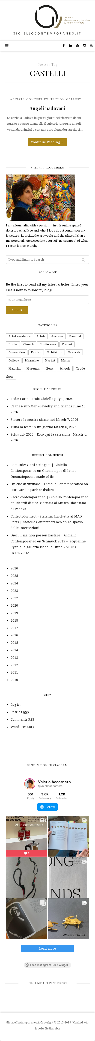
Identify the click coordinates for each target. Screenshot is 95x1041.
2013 (14, 657)
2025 (14, 576)
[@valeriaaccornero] (29, 783)
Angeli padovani (47, 108)
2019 (14, 613)
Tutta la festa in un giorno (32, 427)
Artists (17, 99)
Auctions (57, 336)
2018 (14, 620)
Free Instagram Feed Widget (49, 965)
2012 (14, 665)
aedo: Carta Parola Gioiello (32, 399)
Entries (20, 712)
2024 (14, 583)
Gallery (73, 99)
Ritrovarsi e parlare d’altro (32, 490)
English (36, 352)
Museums (33, 368)
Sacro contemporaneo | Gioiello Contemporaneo (49, 497)
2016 (14, 635)
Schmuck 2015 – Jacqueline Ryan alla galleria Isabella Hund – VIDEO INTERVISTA (48, 547)
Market (50, 360)
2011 (14, 672)
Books (13, 344)
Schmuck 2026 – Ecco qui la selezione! (41, 434)
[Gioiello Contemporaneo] (47, 20)
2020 (14, 605)
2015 (14, 642)
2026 (14, 568)
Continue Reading (47, 142)
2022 (14, 598)
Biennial (75, 336)
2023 (14, 591)
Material (15, 368)
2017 (14, 628)
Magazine (32, 360)
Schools (64, 368)
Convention (17, 352)
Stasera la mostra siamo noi (33, 419)
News (49, 368)
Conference (48, 344)
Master (66, 360)
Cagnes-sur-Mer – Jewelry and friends (41, 406)
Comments (22, 719)
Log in (16, 704)
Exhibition (54, 99)
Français (74, 352)
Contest (34, 99)
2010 (14, 680)
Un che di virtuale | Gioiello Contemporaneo (47, 484)
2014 (14, 650)
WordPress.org (22, 727)
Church (28, 344)
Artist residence (19, 336)
